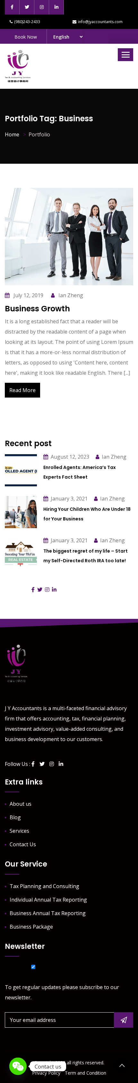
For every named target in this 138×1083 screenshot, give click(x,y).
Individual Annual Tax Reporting (48, 899)
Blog (15, 817)
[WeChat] (18, 1066)
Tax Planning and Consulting (44, 886)
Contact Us (23, 844)
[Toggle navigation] (125, 54)
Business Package (31, 926)
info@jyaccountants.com (100, 21)
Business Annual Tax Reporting (48, 913)
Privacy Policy (46, 1073)
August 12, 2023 (70, 456)
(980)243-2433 (27, 21)
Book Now (25, 37)
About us (20, 803)
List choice (17, 966)
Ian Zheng (70, 295)
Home (12, 134)
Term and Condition (85, 1073)
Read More (22, 390)
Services (19, 830)
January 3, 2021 (69, 498)
